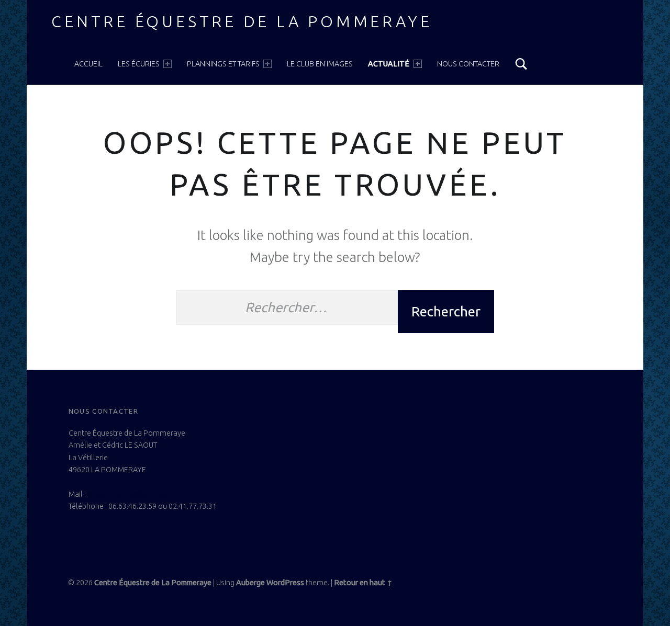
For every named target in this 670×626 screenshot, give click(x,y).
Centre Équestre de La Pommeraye (241, 21)
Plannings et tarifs (223, 64)
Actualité (388, 64)
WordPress (285, 582)
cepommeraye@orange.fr (131, 494)
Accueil (88, 64)
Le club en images (320, 64)
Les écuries (139, 64)
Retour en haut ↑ (363, 582)
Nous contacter (468, 64)
